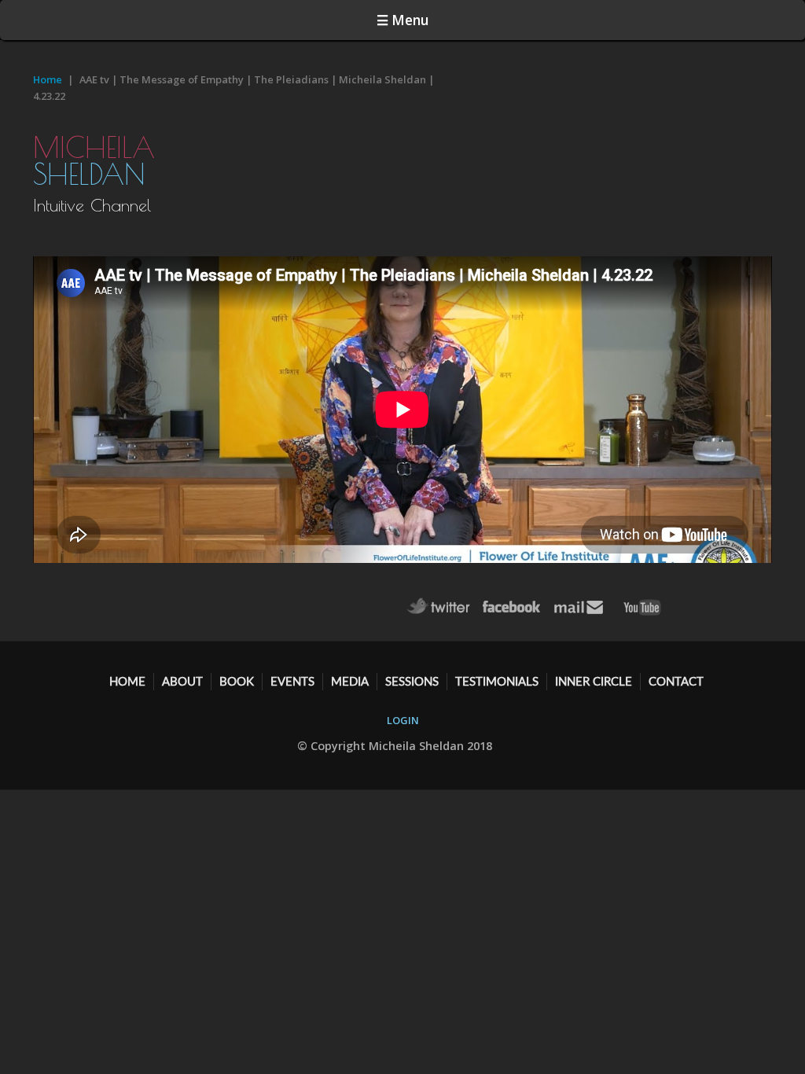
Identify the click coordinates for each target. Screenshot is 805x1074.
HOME (127, 681)
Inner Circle (593, 681)
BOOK (236, 681)
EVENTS (292, 681)
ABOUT (182, 681)
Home (47, 79)
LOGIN (403, 720)
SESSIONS (412, 681)
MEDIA (350, 681)
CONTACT (676, 681)
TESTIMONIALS (497, 681)
